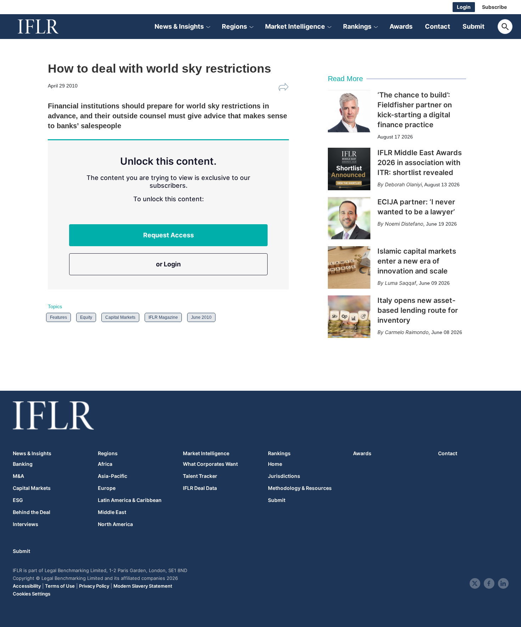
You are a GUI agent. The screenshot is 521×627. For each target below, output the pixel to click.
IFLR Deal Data (200, 488)
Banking (23, 464)
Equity (86, 317)
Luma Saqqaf (400, 283)
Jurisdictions (284, 476)
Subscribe (494, 7)
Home (275, 464)
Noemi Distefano (404, 224)
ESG (18, 500)
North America (115, 524)
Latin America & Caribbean (130, 500)
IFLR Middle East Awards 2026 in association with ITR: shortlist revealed (419, 162)
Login (464, 7)
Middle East (112, 512)
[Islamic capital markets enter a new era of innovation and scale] (349, 267)
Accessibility (27, 586)
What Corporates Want (210, 464)
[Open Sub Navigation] (208, 27)
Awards (401, 26)
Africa (105, 464)
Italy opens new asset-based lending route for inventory (417, 310)
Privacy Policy (94, 586)
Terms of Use (60, 586)
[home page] (46, 26)
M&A (18, 476)
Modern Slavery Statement (142, 586)
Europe (107, 488)
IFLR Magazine (163, 317)
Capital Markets (120, 317)
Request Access (168, 235)
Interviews (25, 524)
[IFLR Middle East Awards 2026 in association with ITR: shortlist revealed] (349, 169)
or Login (168, 264)
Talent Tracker (200, 476)
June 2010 (201, 317)
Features (58, 317)
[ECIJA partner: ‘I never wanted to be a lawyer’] (349, 218)
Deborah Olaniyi (403, 184)
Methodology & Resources (300, 488)
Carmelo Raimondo (406, 332)
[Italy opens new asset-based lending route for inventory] (349, 316)
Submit (473, 26)
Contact (437, 26)
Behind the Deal (31, 512)
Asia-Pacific (112, 476)
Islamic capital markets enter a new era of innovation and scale (416, 261)
